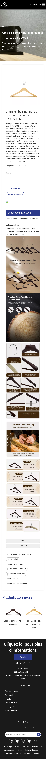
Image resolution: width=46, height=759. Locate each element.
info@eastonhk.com (24, 672)
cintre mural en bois (15, 564)
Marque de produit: (10, 167)
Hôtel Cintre (26, 554)
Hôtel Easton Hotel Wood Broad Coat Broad (16, 624)
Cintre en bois (13, 559)
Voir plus (23, 657)
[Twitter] (23, 741)
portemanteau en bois (16, 574)
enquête (14, 188)
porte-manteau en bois (16, 569)
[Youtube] (29, 741)
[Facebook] (11, 741)
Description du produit (19, 212)
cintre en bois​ (13, 578)
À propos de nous (12, 691)
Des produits (10, 695)
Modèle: (9, 162)
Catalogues (9, 706)
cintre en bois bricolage (17, 583)
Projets (8, 699)
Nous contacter (11, 710)
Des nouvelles (11, 703)
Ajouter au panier (14, 195)
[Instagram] (35, 741)
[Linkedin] (17, 741)
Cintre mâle (12, 554)
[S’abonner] (39, 734)
